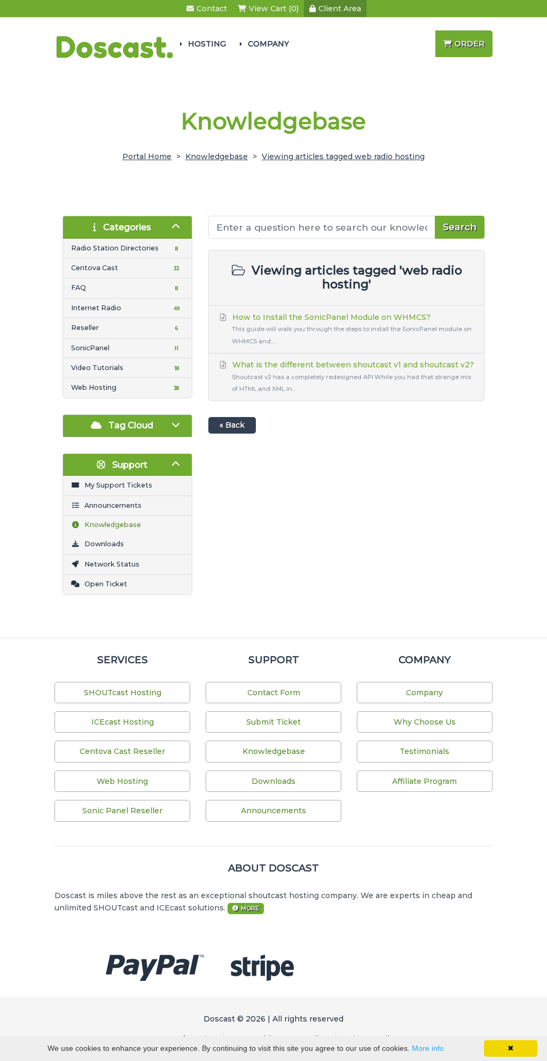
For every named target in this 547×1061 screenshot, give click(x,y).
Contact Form (273, 692)
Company (268, 44)
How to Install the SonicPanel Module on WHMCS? (351, 328)
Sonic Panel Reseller (122, 810)
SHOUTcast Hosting (122, 692)
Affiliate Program (424, 781)
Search (459, 226)
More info (428, 1048)
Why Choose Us (425, 722)
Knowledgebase (216, 156)
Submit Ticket (273, 722)
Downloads (273, 781)
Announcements (273, 810)
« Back (232, 425)
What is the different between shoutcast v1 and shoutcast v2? (352, 376)
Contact (212, 8)
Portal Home (146, 156)
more (250, 908)
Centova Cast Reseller (122, 751)
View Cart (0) (274, 8)
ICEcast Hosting (122, 722)
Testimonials (424, 751)
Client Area (339, 8)
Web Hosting (122, 781)
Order (470, 44)
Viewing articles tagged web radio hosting (343, 156)
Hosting (207, 44)
